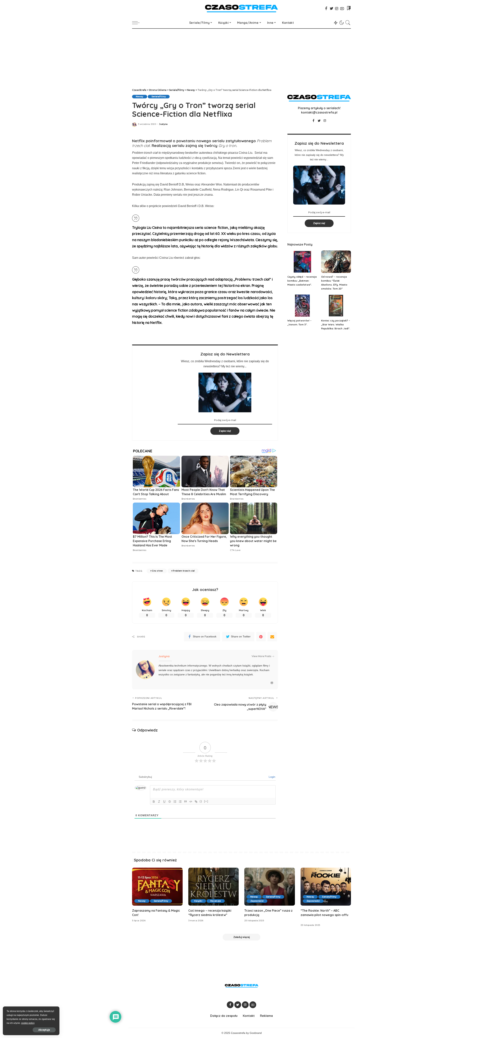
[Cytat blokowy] (185, 801)
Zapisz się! (225, 430)
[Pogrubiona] (153, 801)
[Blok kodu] (190, 801)
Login (271, 776)
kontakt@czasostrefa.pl (319, 112)
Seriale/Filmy (159, 96)
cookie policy (28, 1023)
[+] (206, 801)
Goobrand (256, 1033)
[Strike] (169, 801)
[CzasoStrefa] (241, 8)
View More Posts (261, 656)
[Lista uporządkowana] (175, 801)
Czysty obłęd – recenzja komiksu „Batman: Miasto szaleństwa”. (302, 280)
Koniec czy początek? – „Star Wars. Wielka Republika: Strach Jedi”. (335, 324)
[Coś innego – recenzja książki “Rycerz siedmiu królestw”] (213, 887)
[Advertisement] (241, 57)
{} (201, 801)
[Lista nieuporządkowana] (180, 801)
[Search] (348, 22)
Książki (198, 901)
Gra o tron (157, 570)
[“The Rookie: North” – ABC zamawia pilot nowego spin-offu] (326, 887)
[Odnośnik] (196, 801)
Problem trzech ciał (184, 570)
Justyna (163, 124)
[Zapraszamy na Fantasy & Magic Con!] (157, 887)
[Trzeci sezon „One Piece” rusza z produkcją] (269, 887)
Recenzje (215, 901)
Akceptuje (44, 1029)
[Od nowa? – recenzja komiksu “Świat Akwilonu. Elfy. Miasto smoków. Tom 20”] (336, 261)
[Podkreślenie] (164, 801)
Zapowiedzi (257, 901)
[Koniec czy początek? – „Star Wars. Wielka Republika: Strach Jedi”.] (336, 305)
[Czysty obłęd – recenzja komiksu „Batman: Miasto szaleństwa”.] (302, 261)
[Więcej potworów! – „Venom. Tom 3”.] (302, 305)
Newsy (139, 96)
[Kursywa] (159, 801)
